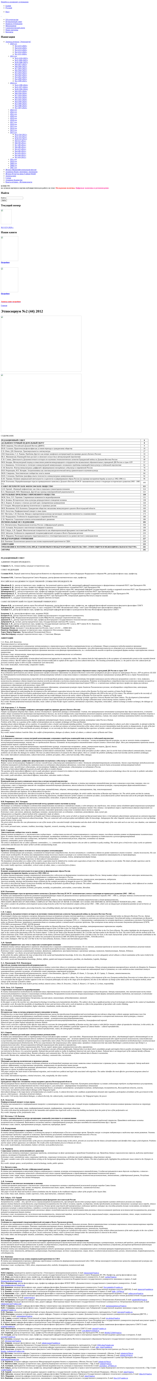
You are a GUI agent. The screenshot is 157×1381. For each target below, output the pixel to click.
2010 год (13, 161)
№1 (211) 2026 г (21, 54)
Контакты (9, 32)
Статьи (8, 178)
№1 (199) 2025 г (21, 81)
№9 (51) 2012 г (20, 141)
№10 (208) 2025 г (21, 62)
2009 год (13, 163)
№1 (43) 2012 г (20, 157)
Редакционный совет (14, 22)
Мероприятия (11, 26)
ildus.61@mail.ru (145, 1374)
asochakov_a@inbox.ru (108, 1366)
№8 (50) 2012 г (20, 143)
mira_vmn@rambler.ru (104, 1347)
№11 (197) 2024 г (21, 87)
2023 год (13, 110)
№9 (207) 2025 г (21, 64)
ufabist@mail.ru (106, 1364)
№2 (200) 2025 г (21, 79)
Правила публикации (14, 24)
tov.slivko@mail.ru (113, 1318)
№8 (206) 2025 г (21, 66)
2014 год (13, 128)
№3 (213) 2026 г (21, 50)
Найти (3, 198)
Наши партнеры (12, 30)
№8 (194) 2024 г (21, 93)
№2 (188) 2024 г (21, 106)
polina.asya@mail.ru (135, 1293)
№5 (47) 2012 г (20, 149)
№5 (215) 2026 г (21, 46)
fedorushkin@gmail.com (10, 1359)
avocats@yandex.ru (8, 1337)
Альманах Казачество (14, 180)
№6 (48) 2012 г (20, 147)
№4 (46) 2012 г (20, 151)
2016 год (13, 124)
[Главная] (78, 16)
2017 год (13, 122)
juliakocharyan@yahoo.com (11, 1304)
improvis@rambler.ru (145, 1289)
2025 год (13, 56)
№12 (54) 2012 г (21, 135)
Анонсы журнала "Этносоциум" (18, 42)
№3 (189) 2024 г (21, 104)
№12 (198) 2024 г (21, 85)
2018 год (13, 120)
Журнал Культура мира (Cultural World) (21, 174)
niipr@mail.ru (129, 1372)
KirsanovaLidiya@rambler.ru (11, 1281)
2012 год (13, 132)
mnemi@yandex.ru (99, 1329)
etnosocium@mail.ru (91, 1273)
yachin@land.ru (110, 1277)
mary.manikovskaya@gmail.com (13, 1285)
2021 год (13, 114)
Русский (9, 8)
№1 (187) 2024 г (21, 108)
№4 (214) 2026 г (21, 48)
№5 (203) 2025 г (21, 73)
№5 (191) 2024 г (21, 99)
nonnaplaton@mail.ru (24, 1316)
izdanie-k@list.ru (127, 1353)
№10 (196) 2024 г (21, 89)
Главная (4, 305)
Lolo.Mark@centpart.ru (90, 1331)
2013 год (13, 130)
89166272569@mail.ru (113, 1333)
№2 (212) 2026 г (21, 52)
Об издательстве (12, 20)
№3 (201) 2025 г (21, 77)
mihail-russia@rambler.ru (51, 1343)
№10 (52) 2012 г (21, 139)
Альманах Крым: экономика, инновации (21, 172)
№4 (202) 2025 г (21, 75)
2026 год (13, 44)
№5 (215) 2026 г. (7, 227)
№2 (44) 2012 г (20, 155)
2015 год (13, 126)
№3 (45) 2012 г (20, 153)
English (8, 6)
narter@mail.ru (29, 1298)
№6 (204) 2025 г (21, 71)
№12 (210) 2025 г (21, 58)
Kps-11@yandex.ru (121, 1378)
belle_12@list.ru (118, 1291)
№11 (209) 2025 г (21, 60)
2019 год (13, 118)
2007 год (13, 168)
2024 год (13, 83)
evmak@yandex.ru (8, 1326)
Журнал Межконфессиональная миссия (21, 170)
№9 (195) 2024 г (21, 91)
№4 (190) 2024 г (21, 102)
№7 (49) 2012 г (20, 145)
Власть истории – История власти (19, 182)
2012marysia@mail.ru (13, 1341)
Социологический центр (15, 28)
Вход (7, 12)
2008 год (13, 165)
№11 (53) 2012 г (21, 137)
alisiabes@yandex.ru (8, 1310)
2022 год (13, 112)
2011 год (13, 159)
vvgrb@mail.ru (6, 1370)
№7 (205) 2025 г (21, 68)
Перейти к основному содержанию (15, 2)
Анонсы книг (11, 176)
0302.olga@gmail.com (105, 1345)
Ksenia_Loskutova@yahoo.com (12, 1351)
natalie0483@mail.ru (139, 1300)
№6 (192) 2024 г (21, 97)
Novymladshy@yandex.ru (113, 1287)
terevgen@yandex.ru (125, 1312)
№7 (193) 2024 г (21, 95)
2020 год (13, 116)
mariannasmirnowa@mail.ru (116, 1306)
